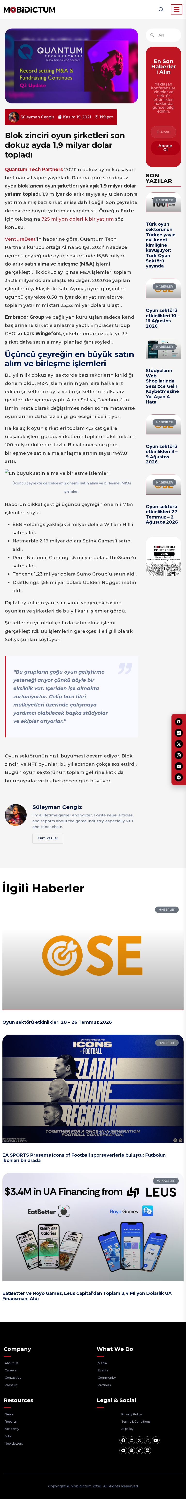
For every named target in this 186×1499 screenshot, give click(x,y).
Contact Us (13, 1377)
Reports (10, 1421)
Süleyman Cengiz (57, 807)
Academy (12, 1429)
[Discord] (147, 1450)
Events (103, 1370)
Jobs (8, 1436)
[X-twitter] (139, 1440)
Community (107, 1377)
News (9, 1414)
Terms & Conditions (135, 1421)
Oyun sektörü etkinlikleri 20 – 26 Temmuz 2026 (57, 1022)
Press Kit (11, 1385)
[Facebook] (123, 1440)
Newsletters (14, 1443)
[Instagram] (147, 1440)
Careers (10, 1370)
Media (102, 1363)
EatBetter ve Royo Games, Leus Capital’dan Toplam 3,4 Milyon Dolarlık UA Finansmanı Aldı (87, 1296)
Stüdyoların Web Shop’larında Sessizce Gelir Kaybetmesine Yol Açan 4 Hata (162, 386)
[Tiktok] (139, 1450)
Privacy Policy (131, 1414)
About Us (11, 1363)
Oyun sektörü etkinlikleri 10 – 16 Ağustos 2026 (163, 318)
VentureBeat (20, 239)
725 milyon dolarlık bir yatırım (77, 219)
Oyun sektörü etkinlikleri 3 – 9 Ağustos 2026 (162, 454)
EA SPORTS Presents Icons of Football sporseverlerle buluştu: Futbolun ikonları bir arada (84, 1158)
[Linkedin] (131, 1440)
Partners (104, 1385)
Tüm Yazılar (48, 838)
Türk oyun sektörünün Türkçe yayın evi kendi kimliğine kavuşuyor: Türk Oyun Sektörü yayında (161, 245)
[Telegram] (123, 1450)
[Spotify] (131, 1450)
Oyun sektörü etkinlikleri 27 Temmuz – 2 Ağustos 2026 (162, 514)
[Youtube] (156, 1440)
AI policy (127, 1429)
